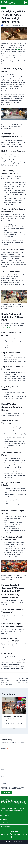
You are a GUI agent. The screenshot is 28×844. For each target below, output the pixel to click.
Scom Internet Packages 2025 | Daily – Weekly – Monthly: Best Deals (6, 680)
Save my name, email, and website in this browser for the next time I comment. (13, 788)
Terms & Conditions (5, 826)
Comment (4, 748)
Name (3, 769)
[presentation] (14, 705)
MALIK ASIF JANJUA (10, 25)
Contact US (3, 819)
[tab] (12, 728)
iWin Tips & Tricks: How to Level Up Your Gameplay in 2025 (12, 719)
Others (3, 8)
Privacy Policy (4, 822)
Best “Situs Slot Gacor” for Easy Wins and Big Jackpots (22, 679)
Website (3, 783)
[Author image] (2, 25)
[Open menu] (26, 2)
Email (3, 776)
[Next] (24, 712)
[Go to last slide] (4, 712)
